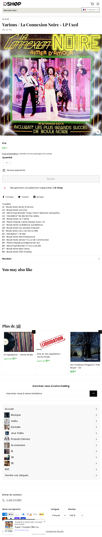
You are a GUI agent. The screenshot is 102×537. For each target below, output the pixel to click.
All (18, 325)
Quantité (7, 157)
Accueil (5, 19)
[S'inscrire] (93, 394)
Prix (4, 143)
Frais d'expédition (10, 154)
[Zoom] (98, 131)
